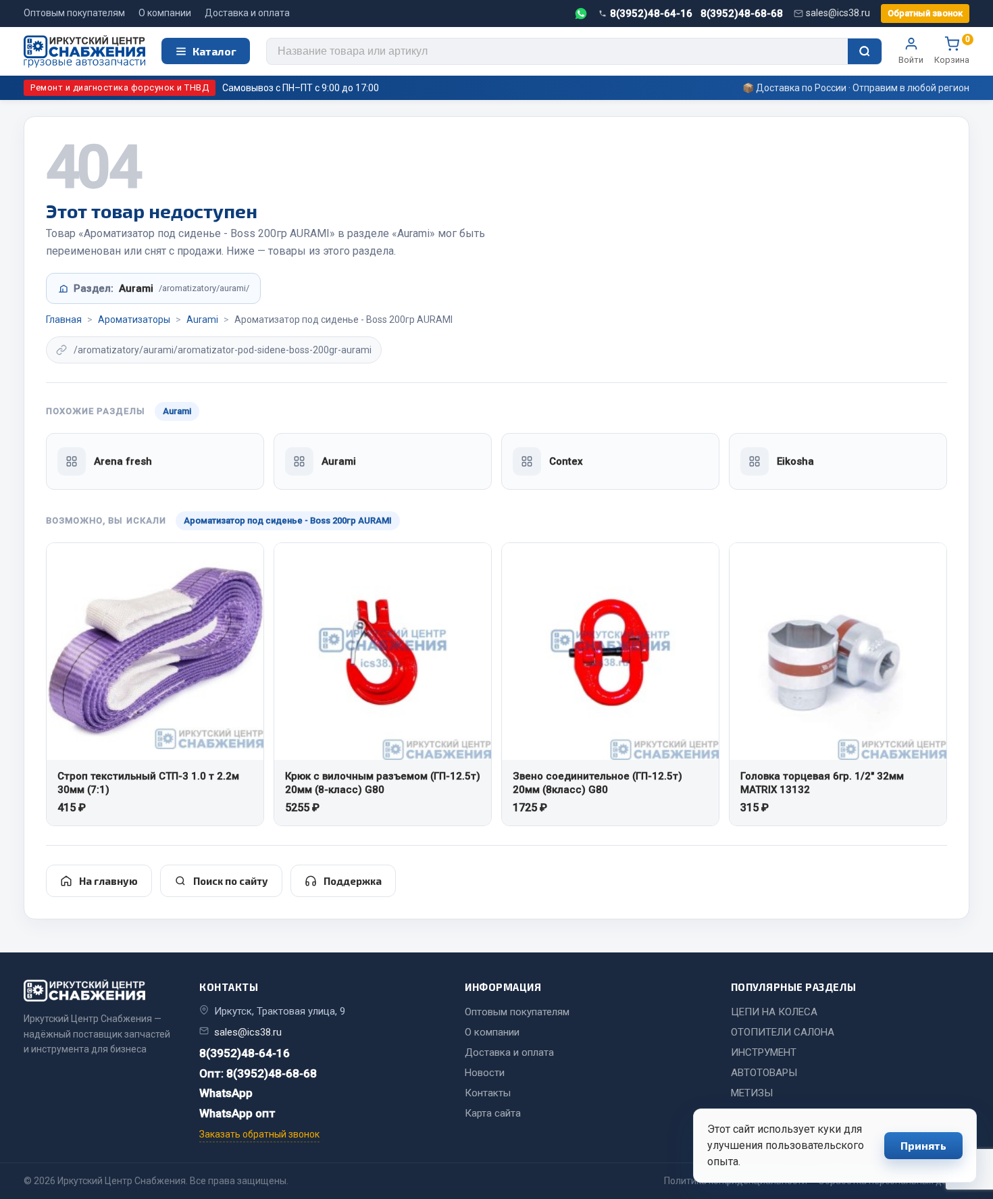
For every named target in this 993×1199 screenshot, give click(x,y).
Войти (910, 60)
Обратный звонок (925, 13)
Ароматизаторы (134, 319)
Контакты (488, 1093)
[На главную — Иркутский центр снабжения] (84, 51)
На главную (108, 881)
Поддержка (353, 881)
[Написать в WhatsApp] (581, 13)
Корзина (951, 50)
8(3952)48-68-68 (742, 13)
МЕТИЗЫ (752, 1093)
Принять (923, 1145)
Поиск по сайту (230, 881)
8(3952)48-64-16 (651, 13)
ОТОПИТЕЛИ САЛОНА (782, 1032)
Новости (485, 1073)
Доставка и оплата (247, 12)
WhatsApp (226, 1093)
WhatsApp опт (237, 1113)
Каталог (214, 51)
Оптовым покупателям (74, 12)
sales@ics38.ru (838, 12)
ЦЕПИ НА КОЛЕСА (774, 1012)
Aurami (202, 319)
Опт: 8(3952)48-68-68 (258, 1073)
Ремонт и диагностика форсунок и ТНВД (119, 87)
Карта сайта (493, 1113)
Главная (64, 319)
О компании (164, 12)
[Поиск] (865, 51)
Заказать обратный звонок (259, 1134)
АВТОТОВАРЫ (764, 1073)
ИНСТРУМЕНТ (763, 1052)
